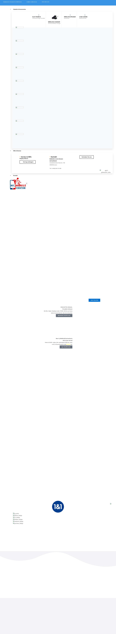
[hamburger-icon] (112, 8)
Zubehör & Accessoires (19, 9)
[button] (58, 370)
